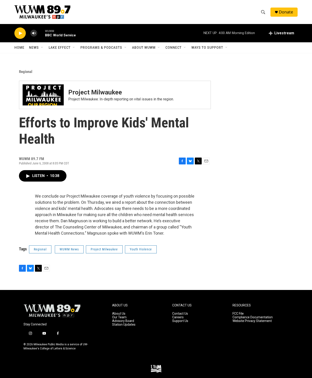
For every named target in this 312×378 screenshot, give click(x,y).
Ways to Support (207, 47)
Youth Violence (141, 249)
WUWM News (69, 249)
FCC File (238, 313)
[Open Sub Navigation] (42, 47)
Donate (286, 12)
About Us (118, 313)
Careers (178, 317)
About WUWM (144, 47)
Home (19, 47)
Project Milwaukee (95, 92)
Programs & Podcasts (101, 47)
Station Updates (123, 324)
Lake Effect (60, 47)
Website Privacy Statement (252, 321)
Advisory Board (123, 321)
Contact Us (180, 313)
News (34, 47)
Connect (173, 47)
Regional (25, 71)
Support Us (180, 321)
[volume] (34, 33)
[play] (20, 33)
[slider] (41, 33)
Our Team (119, 317)
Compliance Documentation (253, 317)
